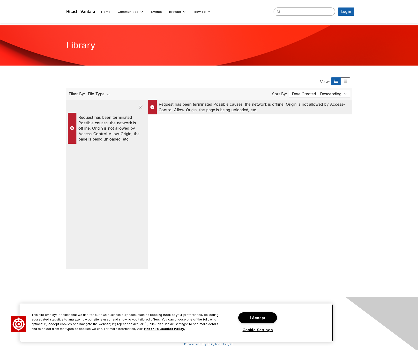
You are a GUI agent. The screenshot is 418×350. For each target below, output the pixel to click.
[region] (176, 323)
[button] (131, 11)
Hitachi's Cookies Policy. (164, 328)
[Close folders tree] (140, 107)
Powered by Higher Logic (209, 344)
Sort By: (279, 93)
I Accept (258, 318)
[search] (279, 11)
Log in (346, 11)
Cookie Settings (258, 330)
